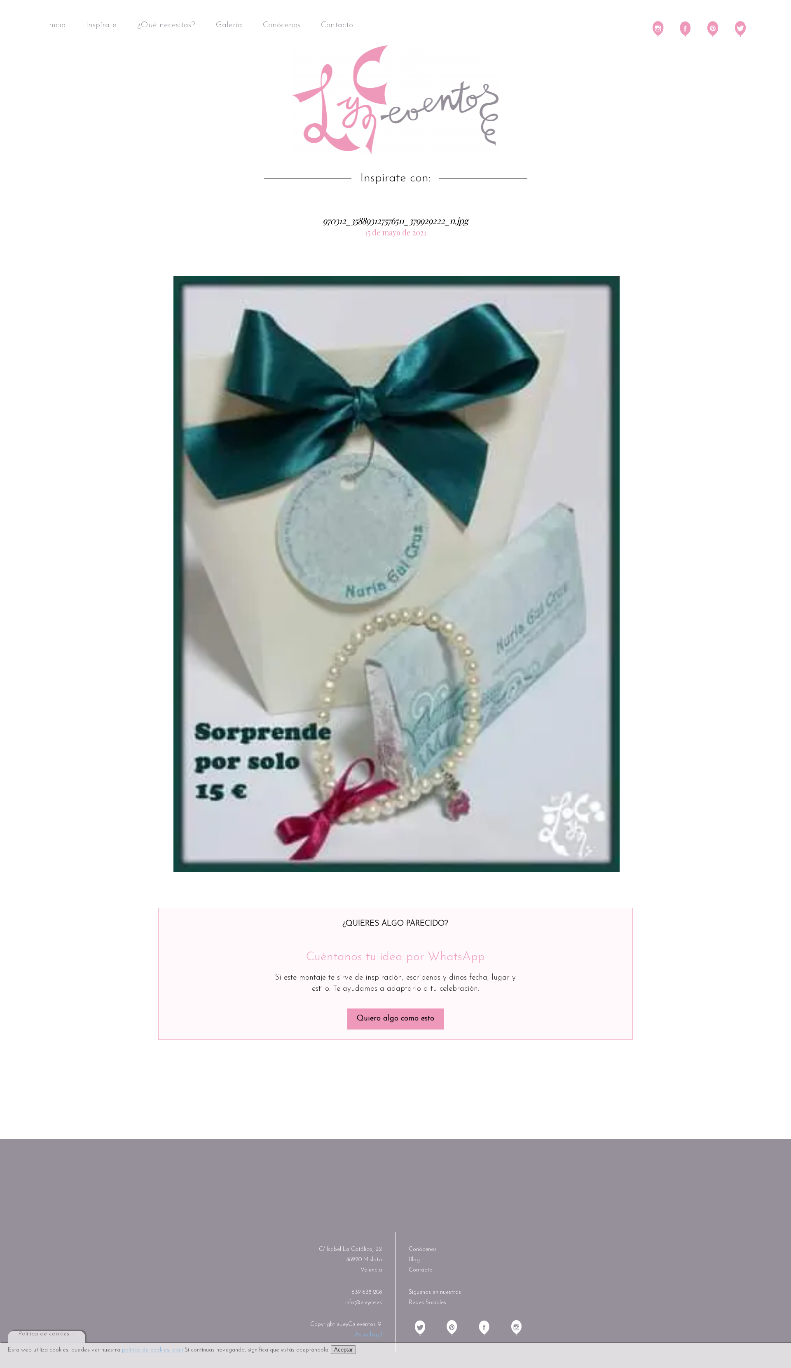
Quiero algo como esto (395, 1018)
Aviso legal (368, 1335)
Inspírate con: (395, 178)
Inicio (56, 25)
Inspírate (101, 25)
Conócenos (281, 25)
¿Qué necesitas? (166, 25)
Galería (229, 25)
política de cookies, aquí (152, 1350)
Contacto (337, 25)
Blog (414, 1260)
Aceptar (343, 1350)
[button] (396, 574)
